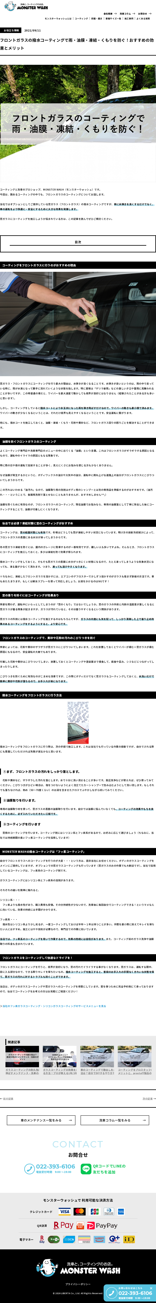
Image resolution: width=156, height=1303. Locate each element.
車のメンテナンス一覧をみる (41, 1120)
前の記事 (8, 1098)
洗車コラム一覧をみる (115, 1120)
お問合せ (142, 13)
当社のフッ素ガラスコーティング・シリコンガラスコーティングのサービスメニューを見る (54, 1006)
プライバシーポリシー (78, 1284)
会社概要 (108, 13)
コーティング (81, 18)
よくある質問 (143, 18)
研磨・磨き (96, 18)
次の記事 (148, 1098)
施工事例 (128, 18)
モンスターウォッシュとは (58, 18)
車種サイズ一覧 (113, 18)
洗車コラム (125, 13)
